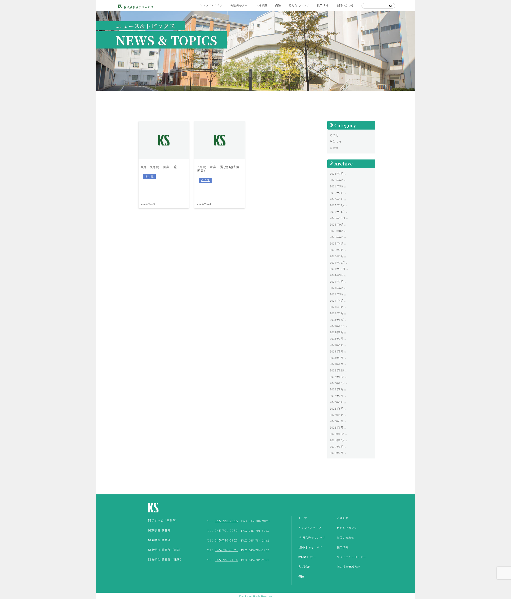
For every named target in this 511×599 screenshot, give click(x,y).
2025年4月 (337, 243)
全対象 (334, 148)
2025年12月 (337, 205)
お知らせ (343, 518)
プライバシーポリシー (351, 557)
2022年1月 (336, 427)
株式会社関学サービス (139, 7)
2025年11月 (337, 212)
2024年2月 (337, 313)
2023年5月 (337, 351)
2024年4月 (337, 300)
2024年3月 (337, 307)
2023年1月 (336, 364)
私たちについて (299, 5)
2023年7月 (336, 339)
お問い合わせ (345, 5)
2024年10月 (337, 269)
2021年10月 (337, 440)
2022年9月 (337, 389)
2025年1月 (337, 256)
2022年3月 (336, 421)
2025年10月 (337, 218)
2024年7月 (337, 281)
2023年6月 (337, 345)
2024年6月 (337, 288)
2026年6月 (337, 180)
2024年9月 (337, 275)
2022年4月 (337, 415)
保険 (278, 5)
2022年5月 (337, 408)
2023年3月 (336, 358)
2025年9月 (337, 224)
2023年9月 (337, 332)
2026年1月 (337, 199)
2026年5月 (337, 186)
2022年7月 (336, 396)
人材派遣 (261, 5)
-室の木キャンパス (310, 547)
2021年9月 (337, 447)
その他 (149, 176)
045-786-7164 (226, 559)
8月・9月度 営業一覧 (159, 167)
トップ (302, 518)
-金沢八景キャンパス (311, 538)
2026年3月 (337, 193)
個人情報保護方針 (348, 567)
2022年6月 (337, 402)
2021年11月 (337, 434)
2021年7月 (336, 453)
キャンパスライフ (211, 5)
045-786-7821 (226, 540)
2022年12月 (337, 370)
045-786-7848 (226, 520)
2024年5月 (337, 294)
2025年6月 (337, 237)
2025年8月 (337, 231)
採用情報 (322, 5)
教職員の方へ (239, 5)
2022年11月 (337, 377)
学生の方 (336, 142)
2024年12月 (337, 262)
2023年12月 (337, 320)
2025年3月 (337, 250)
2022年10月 (337, 383)
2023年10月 (337, 326)
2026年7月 (337, 173)
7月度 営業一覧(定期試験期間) (218, 169)
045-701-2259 (226, 530)
